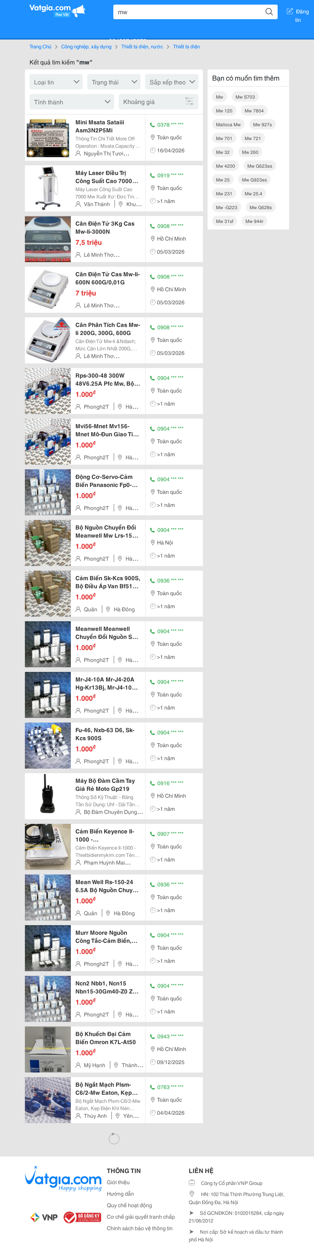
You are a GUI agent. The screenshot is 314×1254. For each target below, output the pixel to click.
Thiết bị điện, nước (142, 46)
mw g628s (261, 207)
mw (219, 96)
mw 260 (250, 151)
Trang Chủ (40, 46)
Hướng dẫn (120, 1193)
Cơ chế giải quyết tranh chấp (141, 1216)
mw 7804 (254, 110)
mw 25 (223, 179)
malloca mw (228, 124)
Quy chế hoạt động (129, 1205)
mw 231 (224, 193)
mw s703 (245, 96)
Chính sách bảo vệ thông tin (140, 1228)
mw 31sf (224, 221)
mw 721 (253, 138)
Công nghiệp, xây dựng (86, 46)
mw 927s (262, 124)
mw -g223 (226, 207)
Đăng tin (302, 12)
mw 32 (223, 151)
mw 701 (224, 138)
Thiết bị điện (186, 46)
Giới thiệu (118, 1182)
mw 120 (224, 110)
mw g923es (254, 179)
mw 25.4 (253, 193)
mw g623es (259, 165)
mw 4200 (225, 165)
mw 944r (254, 221)
